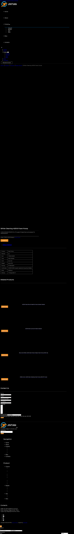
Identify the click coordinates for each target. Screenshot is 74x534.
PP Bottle (10, 488)
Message (3, 404)
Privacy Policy (15, 522)
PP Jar (9, 495)
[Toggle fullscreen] (1, 532)
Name (2, 393)
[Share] (2, 532)
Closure (10, 28)
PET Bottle (11, 490)
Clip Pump (11, 482)
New (9, 32)
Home (6, 11)
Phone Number (5, 398)
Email (2, 396)
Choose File (4, 414)
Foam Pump (17, 237)
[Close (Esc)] (4, 532)
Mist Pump (11, 475)
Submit (2, 417)
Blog (6, 36)
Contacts (7, 42)
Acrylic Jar (10, 496)
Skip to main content (5, 0)
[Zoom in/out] (0, 532)
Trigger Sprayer (12, 480)
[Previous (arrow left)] (0, 533)
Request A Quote (7, 62)
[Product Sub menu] (9, 24)
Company (3, 401)
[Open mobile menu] (1, 47)
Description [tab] (7, 245)
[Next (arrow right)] (1, 533)
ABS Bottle (11, 487)
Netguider (25, 522)
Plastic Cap (11, 474)
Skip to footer (14, 0)
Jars (9, 30)
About (6, 17)
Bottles (10, 29)
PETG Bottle (11, 491)
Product (7, 24)
